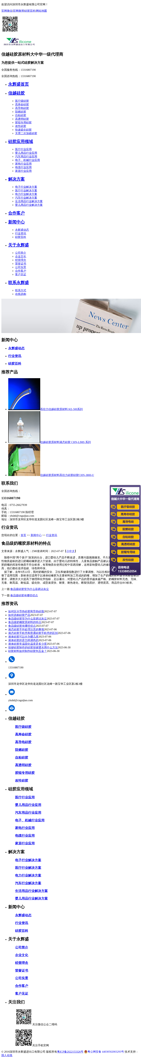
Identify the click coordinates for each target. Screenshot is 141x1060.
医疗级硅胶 (22, 100)
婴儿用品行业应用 (26, 152)
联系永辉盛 (18, 282)
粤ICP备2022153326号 (70, 1051)
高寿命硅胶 (22, 104)
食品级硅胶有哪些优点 (24, 595)
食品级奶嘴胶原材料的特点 (24, 622)
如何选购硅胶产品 (19, 615)
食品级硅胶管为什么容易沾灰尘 (29, 589)
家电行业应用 (23, 163)
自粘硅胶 (20, 115)
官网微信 (6, 10)
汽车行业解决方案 (26, 197)
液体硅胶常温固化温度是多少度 (27, 643)
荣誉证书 (20, 263)
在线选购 (20, 294)
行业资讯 (20, 233)
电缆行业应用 (23, 167)
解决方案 (16, 179)
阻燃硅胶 (20, 111)
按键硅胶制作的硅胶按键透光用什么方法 (33, 647)
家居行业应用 (23, 170)
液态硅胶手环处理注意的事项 (26, 629)
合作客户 (16, 213)
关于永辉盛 (18, 245)
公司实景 (20, 267)
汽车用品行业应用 (26, 156)
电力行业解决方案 (26, 194)
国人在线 (6, 1055)
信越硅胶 (16, 93)
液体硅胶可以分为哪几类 (23, 636)
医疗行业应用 (23, 149)
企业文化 (20, 256)
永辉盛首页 (18, 84)
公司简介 (20, 252)
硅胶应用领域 (20, 141)
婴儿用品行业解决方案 (29, 204)
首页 (23, 535)
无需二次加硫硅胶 (26, 133)
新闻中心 (16, 222)
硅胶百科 (29, 10)
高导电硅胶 (22, 108)
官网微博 (18, 10)
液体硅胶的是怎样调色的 (23, 640)
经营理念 (20, 260)
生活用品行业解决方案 (29, 201)
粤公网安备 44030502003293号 (106, 1051)
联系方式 (20, 290)
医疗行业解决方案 (26, 190)
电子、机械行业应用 (27, 160)
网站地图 (41, 10)
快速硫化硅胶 (23, 129)
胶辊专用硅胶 (23, 122)
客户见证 (20, 274)
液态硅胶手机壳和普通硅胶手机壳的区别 (33, 633)
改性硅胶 (20, 126)
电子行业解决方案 (26, 186)
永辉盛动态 (22, 229)
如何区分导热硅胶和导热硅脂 (26, 611)
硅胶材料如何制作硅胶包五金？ (27, 651)
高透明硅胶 (22, 118)
